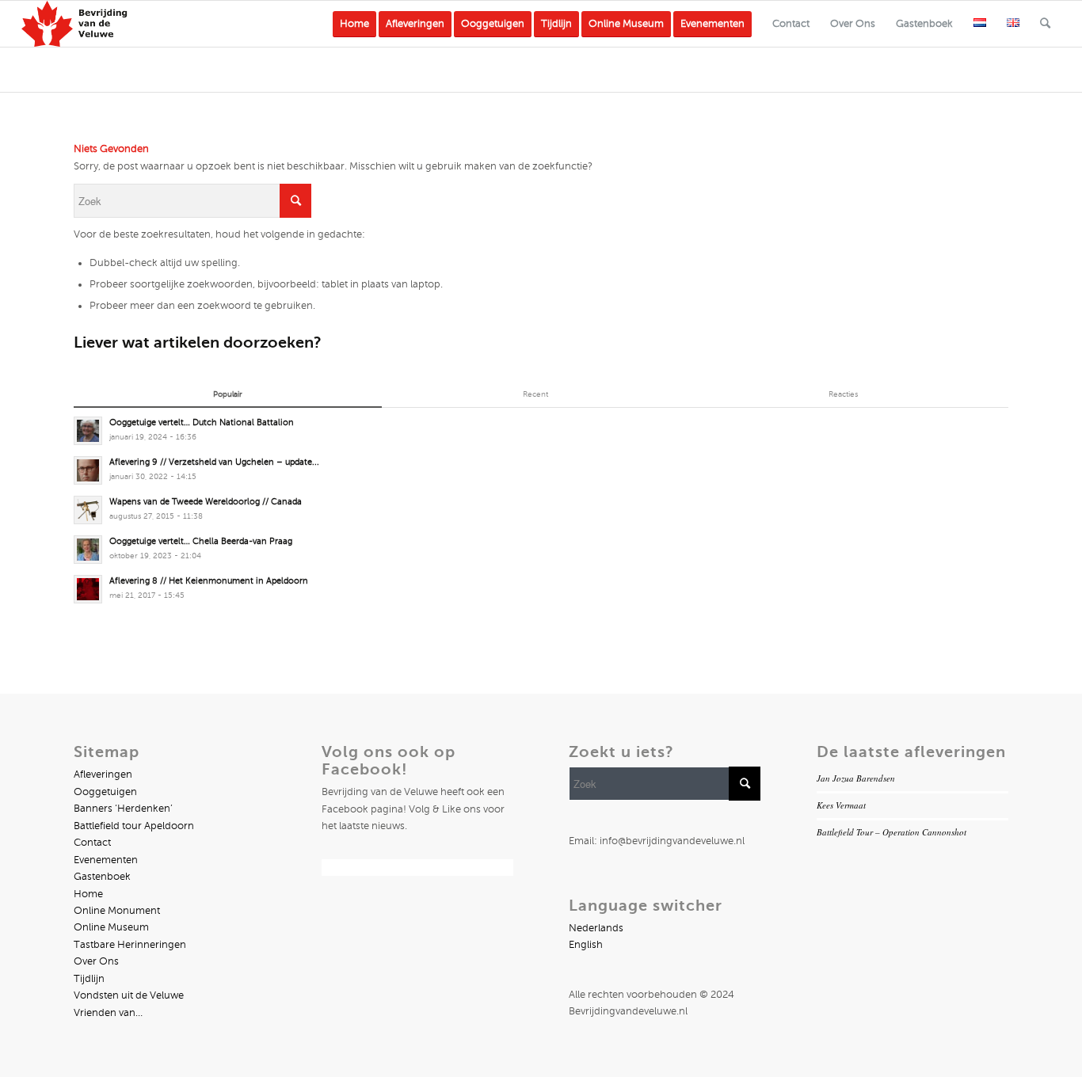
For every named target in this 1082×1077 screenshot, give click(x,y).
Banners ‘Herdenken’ (123, 808)
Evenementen (106, 860)
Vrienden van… (108, 1012)
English (586, 944)
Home (88, 894)
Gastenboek (102, 876)
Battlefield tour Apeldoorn (134, 826)
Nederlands (596, 928)
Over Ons (96, 961)
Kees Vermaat (841, 805)
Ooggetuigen (105, 791)
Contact (92, 842)
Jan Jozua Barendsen (856, 778)
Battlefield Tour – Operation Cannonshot (891, 832)
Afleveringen (103, 774)
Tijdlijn (89, 978)
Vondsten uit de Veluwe (129, 995)
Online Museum (111, 927)
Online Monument (117, 910)
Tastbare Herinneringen (130, 944)
